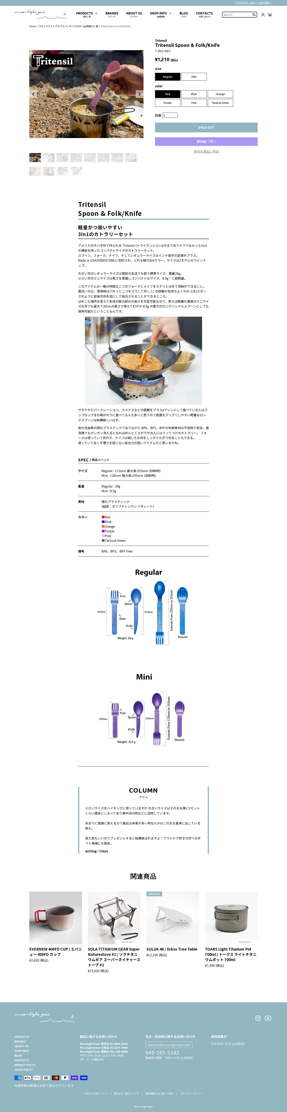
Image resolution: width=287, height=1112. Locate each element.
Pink (194, 102)
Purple (168, 102)
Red (167, 94)
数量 (158, 115)
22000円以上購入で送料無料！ (254, 3)
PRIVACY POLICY (25, 1065)
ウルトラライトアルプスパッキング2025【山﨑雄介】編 (68, 26)
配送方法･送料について (126, 1093)
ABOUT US (21, 1046)
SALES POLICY (23, 1069)
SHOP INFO (21, 1051)
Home (32, 26)
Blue (194, 94)
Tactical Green (220, 102)
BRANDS (20, 1041)
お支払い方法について (96, 1093)
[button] (33, 94)
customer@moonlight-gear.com (169, 1045)
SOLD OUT (206, 127)
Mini (194, 76)
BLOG (18, 1055)
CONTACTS (21, 1060)
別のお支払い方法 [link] (206, 151)
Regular (167, 76)
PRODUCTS (21, 1037)
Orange (220, 94)
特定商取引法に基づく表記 (159, 1093)
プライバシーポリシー (191, 1093)
